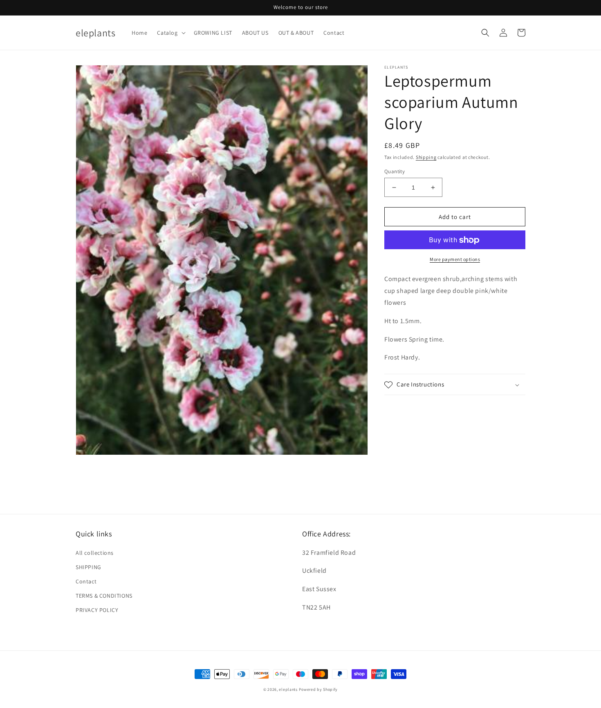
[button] (170, 32)
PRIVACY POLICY (97, 610)
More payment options (455, 260)
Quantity (394, 171)
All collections (95, 552)
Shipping (426, 157)
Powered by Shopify (318, 689)
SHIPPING (88, 567)
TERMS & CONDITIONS (104, 595)
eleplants (288, 689)
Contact (86, 581)
